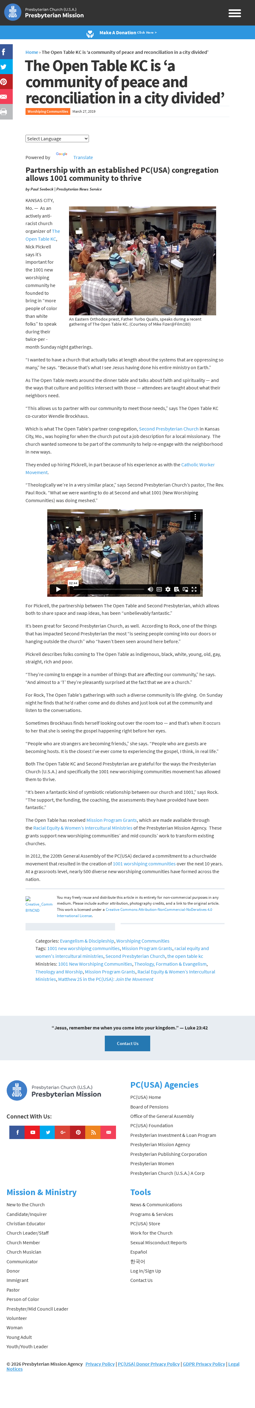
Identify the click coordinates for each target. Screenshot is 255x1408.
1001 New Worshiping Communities (95, 964)
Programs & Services (151, 1214)
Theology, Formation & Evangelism (170, 964)
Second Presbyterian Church (169, 429)
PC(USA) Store (145, 1223)
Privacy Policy (100, 1364)
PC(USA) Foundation (151, 1125)
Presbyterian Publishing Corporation (168, 1154)
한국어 (137, 1261)
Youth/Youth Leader (27, 1346)
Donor (13, 1271)
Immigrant (17, 1280)
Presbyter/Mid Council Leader (37, 1309)
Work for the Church (151, 1233)
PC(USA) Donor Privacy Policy (149, 1364)
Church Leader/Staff (28, 1233)
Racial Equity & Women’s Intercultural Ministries (82, 828)
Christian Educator (26, 1223)
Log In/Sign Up (145, 1271)
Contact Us (127, 1043)
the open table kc (185, 956)
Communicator (22, 1261)
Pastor (13, 1290)
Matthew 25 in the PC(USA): (105, 979)
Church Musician (24, 1252)
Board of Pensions (149, 1107)
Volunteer (17, 1318)
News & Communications (156, 1204)
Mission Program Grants (111, 820)
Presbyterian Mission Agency (160, 1144)
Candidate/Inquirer (27, 1214)
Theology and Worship (59, 971)
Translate (83, 157)
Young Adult (19, 1337)
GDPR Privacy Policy (204, 1364)
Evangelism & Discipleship (87, 941)
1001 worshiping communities (144, 863)
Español (138, 1252)
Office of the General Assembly (162, 1116)
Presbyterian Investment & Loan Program (173, 1135)
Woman (15, 1327)
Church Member (23, 1242)
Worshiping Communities (48, 111)
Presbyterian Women (152, 1163)
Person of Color (23, 1299)
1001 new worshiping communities (83, 948)
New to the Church (26, 1204)
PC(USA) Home (145, 1097)
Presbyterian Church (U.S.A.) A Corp (167, 1173)
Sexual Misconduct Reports (158, 1242)
